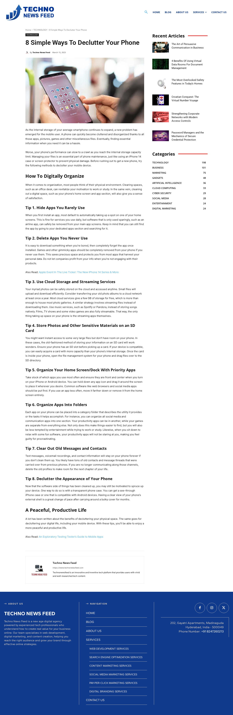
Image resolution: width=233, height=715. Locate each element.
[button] (146, 12)
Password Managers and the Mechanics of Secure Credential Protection (188, 136)
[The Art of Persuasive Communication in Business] (160, 47)
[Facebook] (200, 608)
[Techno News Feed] (29, 12)
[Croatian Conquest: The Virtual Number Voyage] (160, 99)
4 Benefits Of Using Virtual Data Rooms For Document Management (187, 64)
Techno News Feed (41, 52)
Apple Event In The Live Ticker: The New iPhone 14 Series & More (79, 272)
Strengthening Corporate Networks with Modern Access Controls (185, 117)
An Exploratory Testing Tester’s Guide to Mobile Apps (71, 536)
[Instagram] (212, 608)
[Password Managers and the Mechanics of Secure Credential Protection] (160, 135)
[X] (224, 608)
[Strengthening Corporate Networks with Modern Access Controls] (160, 117)
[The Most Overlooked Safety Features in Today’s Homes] (160, 83)
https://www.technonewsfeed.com (68, 568)
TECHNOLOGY (40, 29)
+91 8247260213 (212, 631)
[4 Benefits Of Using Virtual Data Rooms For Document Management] (160, 64)
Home (28, 29)
